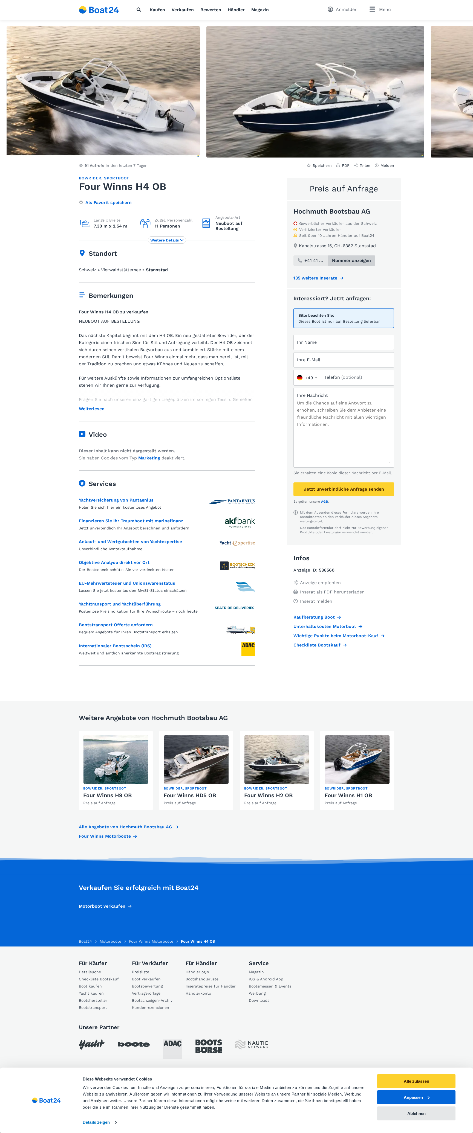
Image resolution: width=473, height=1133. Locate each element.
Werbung (257, 993)
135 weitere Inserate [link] (315, 278)
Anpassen (413, 1097)
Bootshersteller (93, 1000)
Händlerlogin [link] (197, 972)
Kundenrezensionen (150, 1007)
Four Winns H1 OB (348, 795)
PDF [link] (346, 165)
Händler (236, 9)
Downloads (259, 1000)
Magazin (260, 9)
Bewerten (210, 9)
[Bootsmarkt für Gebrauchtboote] (99, 10)
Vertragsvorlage (146, 993)
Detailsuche (90, 972)
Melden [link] (387, 165)
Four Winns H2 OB (268, 795)
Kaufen (157, 9)
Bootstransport (93, 1007)
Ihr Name (307, 342)
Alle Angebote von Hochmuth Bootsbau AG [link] (125, 826)
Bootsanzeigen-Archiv (152, 1000)
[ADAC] (172, 1049)
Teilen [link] (365, 165)
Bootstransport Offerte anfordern (116, 624)
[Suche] (140, 9)
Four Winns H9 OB (107, 795)
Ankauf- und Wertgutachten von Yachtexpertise (130, 541)
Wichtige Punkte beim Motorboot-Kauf (335, 635)
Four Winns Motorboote (105, 836)
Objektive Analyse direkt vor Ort (114, 562)
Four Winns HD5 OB (190, 795)
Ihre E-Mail (308, 359)
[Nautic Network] (251, 1044)
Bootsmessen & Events (270, 986)
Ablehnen (416, 1113)
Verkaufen (183, 9)
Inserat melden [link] (316, 601)
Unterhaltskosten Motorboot (324, 626)
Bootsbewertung (147, 986)
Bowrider (90, 178)
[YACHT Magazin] (92, 1044)
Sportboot (116, 178)
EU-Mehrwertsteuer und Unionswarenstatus (127, 583)
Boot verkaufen (146, 979)
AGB (324, 501)
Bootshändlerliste (202, 979)
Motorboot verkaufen (102, 906)
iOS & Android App (266, 979)
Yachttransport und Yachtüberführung (120, 604)
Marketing (149, 458)
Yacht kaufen (91, 993)
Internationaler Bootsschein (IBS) (115, 645)
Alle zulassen (416, 1081)
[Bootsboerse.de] (208, 1046)
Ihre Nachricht (312, 395)
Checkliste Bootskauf (317, 645)
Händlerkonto (198, 993)
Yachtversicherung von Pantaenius (116, 500)
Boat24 (85, 941)
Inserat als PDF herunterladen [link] (332, 592)
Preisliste (140, 972)
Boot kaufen (90, 986)
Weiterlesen (92, 408)
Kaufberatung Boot (314, 617)
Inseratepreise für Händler (211, 986)
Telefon (343, 377)
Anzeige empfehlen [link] (320, 582)
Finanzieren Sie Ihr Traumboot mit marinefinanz (131, 520)
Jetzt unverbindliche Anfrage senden (344, 489)
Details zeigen (96, 1122)
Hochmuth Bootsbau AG (331, 211)
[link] (116, 770)
